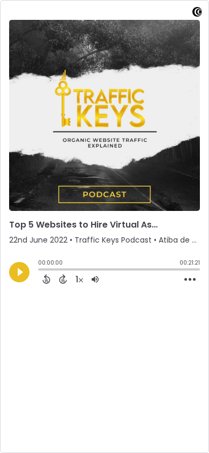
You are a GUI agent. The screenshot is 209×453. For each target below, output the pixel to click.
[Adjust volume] (95, 279)
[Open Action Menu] (190, 279)
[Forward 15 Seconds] (63, 279)
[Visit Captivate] (197, 13)
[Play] (19, 272)
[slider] (40, 270)
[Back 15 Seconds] (46, 279)
